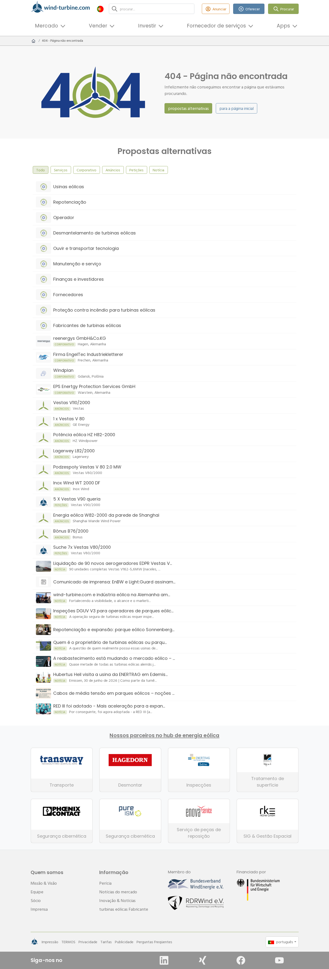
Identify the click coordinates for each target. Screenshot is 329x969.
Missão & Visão (44, 883)
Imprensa (39, 909)
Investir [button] (147, 25)
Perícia (105, 883)
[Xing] (202, 960)
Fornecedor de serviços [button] (216, 25)
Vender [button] (98, 25)
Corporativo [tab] (86, 169)
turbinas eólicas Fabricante (123, 909)
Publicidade (124, 941)
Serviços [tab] (60, 169)
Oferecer (252, 9)
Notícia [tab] (158, 169)
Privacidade (88, 941)
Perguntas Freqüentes (154, 941)
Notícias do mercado (118, 892)
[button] (100, 8)
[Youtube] (279, 960)
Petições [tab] (136, 169)
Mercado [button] (46, 25)
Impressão (49, 941)
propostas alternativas (188, 108)
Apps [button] (283, 25)
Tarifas (106, 941)
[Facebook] (241, 960)
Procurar (287, 9)
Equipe (37, 892)
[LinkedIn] (164, 960)
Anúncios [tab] (112, 169)
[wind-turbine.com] (33, 40)
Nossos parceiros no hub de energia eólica (164, 735)
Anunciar (219, 9)
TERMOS (68, 941)
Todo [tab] (40, 169)
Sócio (36, 900)
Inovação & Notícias (117, 900)
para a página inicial (236, 108)
